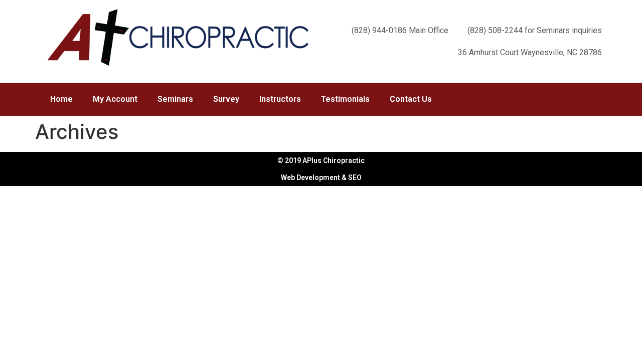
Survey (226, 99)
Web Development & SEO (321, 177)
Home (61, 99)
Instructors (280, 99)
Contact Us (411, 99)
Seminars (175, 99)
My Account (115, 99)
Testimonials (345, 99)
